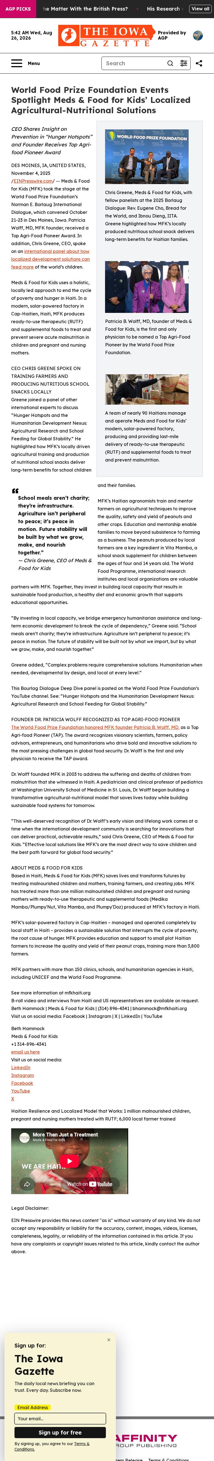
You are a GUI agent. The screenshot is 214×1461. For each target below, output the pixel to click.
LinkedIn (20, 1067)
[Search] (170, 63)
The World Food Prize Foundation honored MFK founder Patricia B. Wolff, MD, (95, 727)
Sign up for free (60, 1432)
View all (200, 8)
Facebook (22, 1083)
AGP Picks (18, 9)
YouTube (20, 1091)
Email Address (32, 1407)
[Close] (108, 1339)
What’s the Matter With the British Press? (74, 9)
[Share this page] (199, 63)
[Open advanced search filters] (183, 63)
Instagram (22, 1075)
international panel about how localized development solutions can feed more (50, 259)
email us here (25, 1052)
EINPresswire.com (33, 181)
